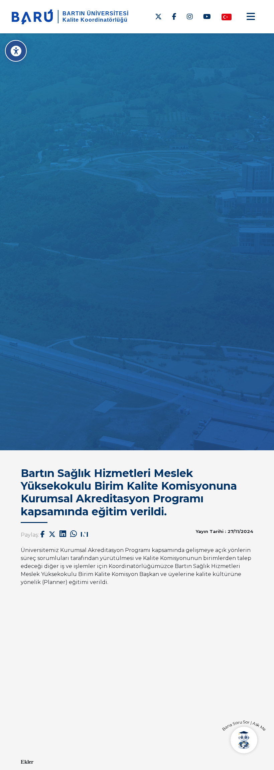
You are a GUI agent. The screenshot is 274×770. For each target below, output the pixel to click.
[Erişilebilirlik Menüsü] (16, 51)
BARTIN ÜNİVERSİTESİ (95, 13)
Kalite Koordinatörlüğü (95, 20)
